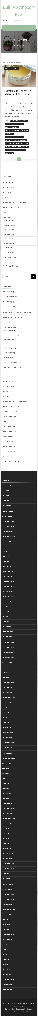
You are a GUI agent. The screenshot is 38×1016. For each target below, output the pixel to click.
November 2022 (8, 687)
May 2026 (5, 496)
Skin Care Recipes (11, 68)
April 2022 (6, 723)
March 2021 (6, 788)
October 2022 (7, 692)
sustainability (23, 147)
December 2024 (8, 582)
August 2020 (7, 824)
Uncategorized (8, 252)
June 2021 (5, 773)
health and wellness (12, 130)
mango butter (20, 150)
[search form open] (32, 28)
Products (6, 192)
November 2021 (8, 748)
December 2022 (8, 682)
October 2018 (7, 904)
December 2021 (8, 743)
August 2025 (7, 541)
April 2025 (6, 561)
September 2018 (8, 909)
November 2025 (8, 526)
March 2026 (6, 506)
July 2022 (5, 708)
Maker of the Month (10, 207)
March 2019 (6, 879)
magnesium (9, 134)
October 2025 (7, 531)
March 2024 (6, 627)
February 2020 (7, 854)
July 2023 (5, 667)
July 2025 (5, 546)
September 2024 (8, 597)
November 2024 (8, 587)
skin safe (25, 130)
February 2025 (7, 571)
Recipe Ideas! (7, 217)
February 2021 (7, 793)
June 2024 (5, 612)
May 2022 (5, 718)
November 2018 (8, 899)
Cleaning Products (10, 225)
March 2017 (6, 965)
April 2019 (6, 874)
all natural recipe (12, 127)
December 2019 (8, 864)
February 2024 (7, 632)
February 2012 (7, 990)
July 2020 (5, 829)
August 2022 (7, 703)
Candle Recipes (8, 238)
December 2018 (8, 894)
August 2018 (7, 914)
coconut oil (9, 143)
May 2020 (5, 839)
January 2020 (7, 859)
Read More (16, 159)
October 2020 (7, 813)
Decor (5, 212)
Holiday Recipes (9, 230)
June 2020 (5, 834)
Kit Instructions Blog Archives (15, 202)
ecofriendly (9, 153)
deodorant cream (22, 143)
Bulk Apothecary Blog (24, 1003)
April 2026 (6, 501)
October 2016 (7, 985)
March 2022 (6, 728)
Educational (7, 182)
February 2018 (7, 924)
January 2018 (7, 929)
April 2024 (6, 622)
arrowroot (22, 140)
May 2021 (5, 778)
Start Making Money (10, 257)
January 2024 (7, 637)
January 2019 (7, 889)
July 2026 (5, 491)
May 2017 (5, 955)
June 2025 (5, 551)
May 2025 (5, 556)
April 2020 (6, 844)
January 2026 (7, 516)
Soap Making (7, 197)
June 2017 (5, 950)
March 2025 (6, 566)
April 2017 (6, 960)
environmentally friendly (14, 124)
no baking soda (10, 140)
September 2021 (8, 758)
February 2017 (7, 970)
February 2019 (7, 884)
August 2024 (7, 602)
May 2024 (5, 617)
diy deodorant (10, 147)
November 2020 (8, 808)
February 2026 (7, 511)
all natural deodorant (18, 120)
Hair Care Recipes (9, 221)
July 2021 (5, 768)
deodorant (9, 150)
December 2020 (8, 803)
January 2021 (7, 798)
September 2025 (8, 536)
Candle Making (8, 187)
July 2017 (5, 945)
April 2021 (6, 783)
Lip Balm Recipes (9, 243)
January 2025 (7, 577)
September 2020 (8, 819)
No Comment (25, 99)
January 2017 (7, 975)
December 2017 (8, 934)
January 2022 (7, 738)
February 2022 (7, 733)
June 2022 (5, 713)
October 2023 (7, 652)
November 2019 (8, 869)
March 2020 (6, 849)
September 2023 (8, 657)
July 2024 (5, 607)
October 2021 (7, 753)
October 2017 (7, 940)
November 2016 (8, 980)
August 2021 (7, 763)
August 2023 (7, 662)
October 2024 (7, 592)
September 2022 (8, 698)
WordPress (27, 1012)
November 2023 (8, 647)
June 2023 (5, 672)
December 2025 (8, 521)
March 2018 (6, 919)
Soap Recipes (8, 247)
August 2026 (7, 486)
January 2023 (7, 677)
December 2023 (8, 642)
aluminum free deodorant (14, 137)
